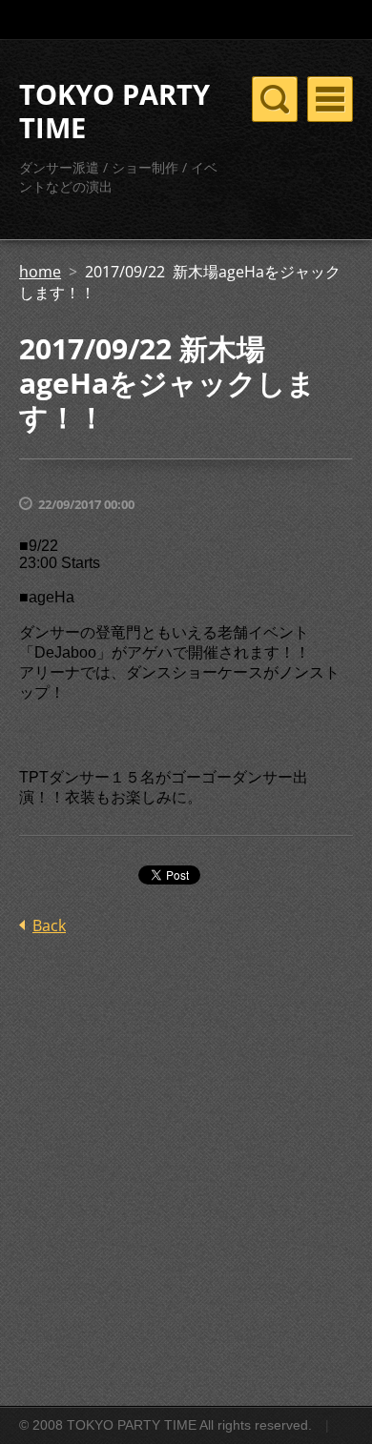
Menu (330, 99)
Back (49, 925)
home (40, 271)
